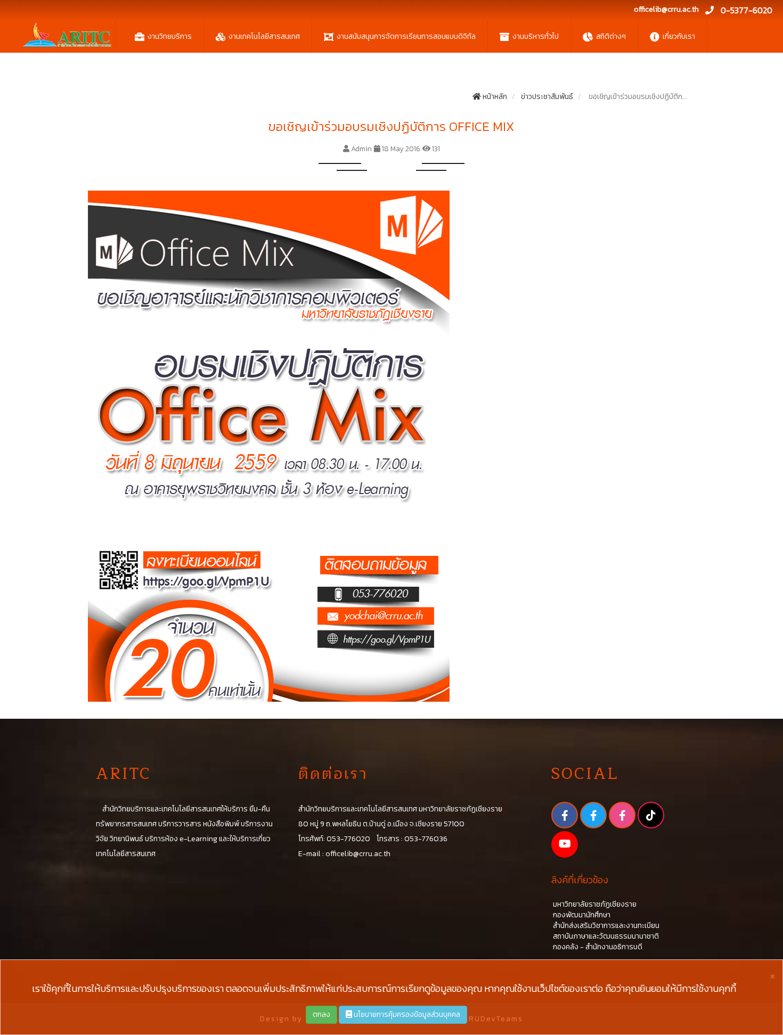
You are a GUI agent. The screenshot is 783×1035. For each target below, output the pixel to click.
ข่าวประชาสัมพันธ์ (546, 96)
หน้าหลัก (494, 96)
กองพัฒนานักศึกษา (580, 915)
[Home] (67, 35)
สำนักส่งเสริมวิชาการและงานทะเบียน (605, 925)
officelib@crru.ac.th (666, 9)
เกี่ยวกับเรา (679, 36)
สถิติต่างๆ (611, 36)
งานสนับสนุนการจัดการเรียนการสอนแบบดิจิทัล (406, 36)
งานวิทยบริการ (170, 36)
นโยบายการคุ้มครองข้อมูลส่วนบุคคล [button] (406, 1014)
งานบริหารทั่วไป (535, 36)
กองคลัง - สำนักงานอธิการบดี (596, 946)
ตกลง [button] (321, 1014)
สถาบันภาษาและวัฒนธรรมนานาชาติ (605, 936)
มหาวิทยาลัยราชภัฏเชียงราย (594, 904)
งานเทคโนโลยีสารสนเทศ (264, 36)
